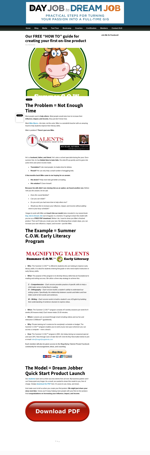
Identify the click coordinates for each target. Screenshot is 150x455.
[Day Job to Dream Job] (75, 25)
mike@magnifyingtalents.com (42, 339)
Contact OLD (117, 28)
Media (44, 28)
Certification (91, 28)
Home (28, 28)
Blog (36, 28)
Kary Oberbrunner (30, 45)
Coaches (79, 28)
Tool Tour (55, 28)
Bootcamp (67, 28)
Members (104, 28)
